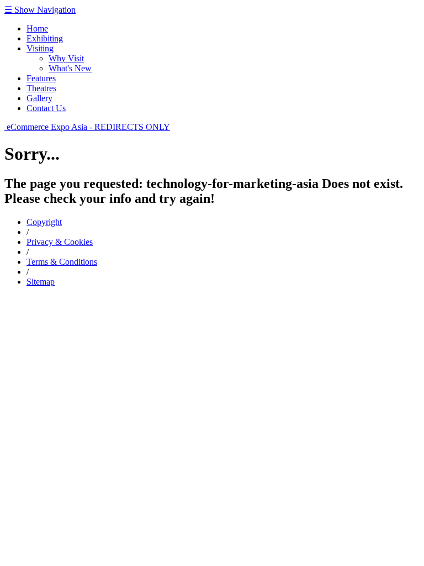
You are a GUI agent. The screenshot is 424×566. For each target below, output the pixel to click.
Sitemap (40, 281)
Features (41, 78)
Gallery (39, 98)
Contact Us (46, 108)
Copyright (44, 222)
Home (37, 28)
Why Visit (66, 58)
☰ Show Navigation (40, 9)
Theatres (41, 88)
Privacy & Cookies (59, 242)
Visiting (40, 48)
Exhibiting (44, 38)
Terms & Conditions (61, 261)
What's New (70, 68)
